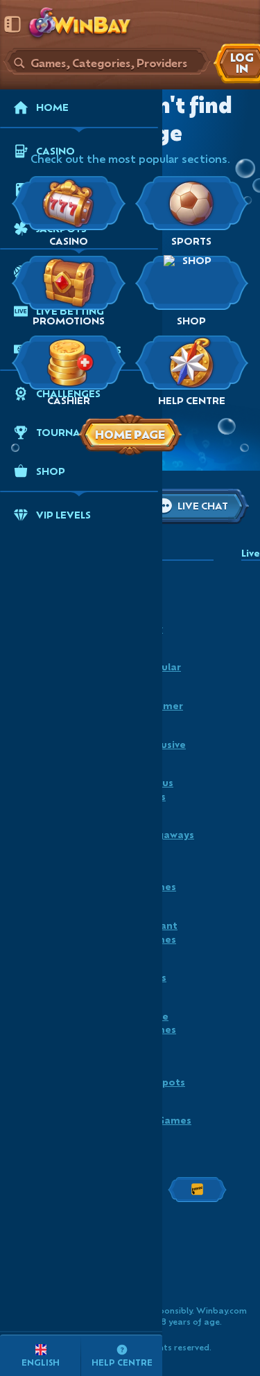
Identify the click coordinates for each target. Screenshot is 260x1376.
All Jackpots (163, 1074)
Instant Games (159, 932)
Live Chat (202, 505)
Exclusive (163, 744)
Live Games (158, 880)
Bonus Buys (157, 789)
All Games (166, 1119)
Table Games (158, 1022)
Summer (162, 705)
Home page (130, 434)
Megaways (167, 834)
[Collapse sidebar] (12, 24)
